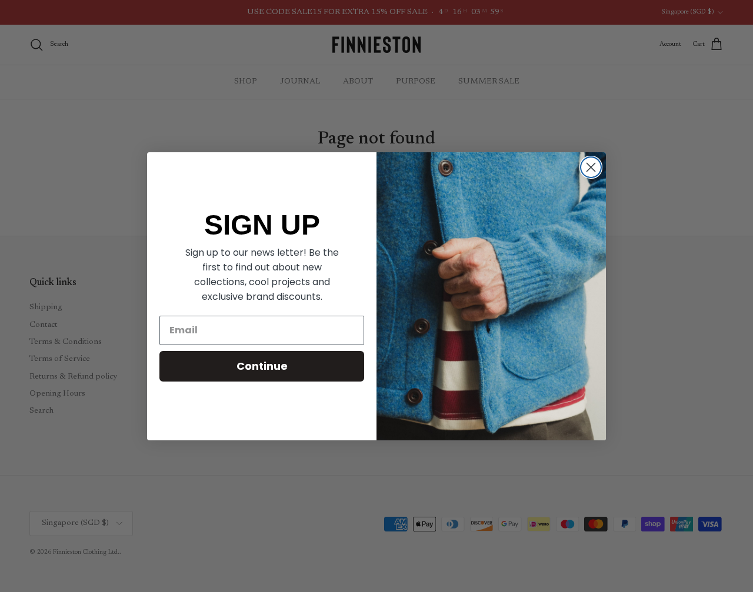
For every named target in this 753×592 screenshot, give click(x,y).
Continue (262, 366)
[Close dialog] (591, 167)
